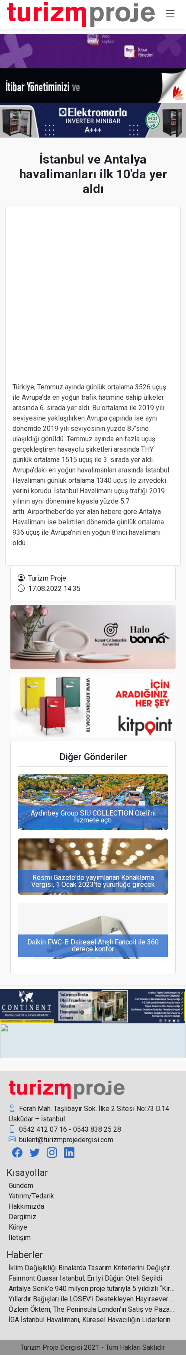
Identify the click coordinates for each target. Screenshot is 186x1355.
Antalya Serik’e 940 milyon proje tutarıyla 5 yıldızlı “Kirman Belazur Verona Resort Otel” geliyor (92, 1288)
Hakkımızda (26, 1206)
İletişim (20, 1237)
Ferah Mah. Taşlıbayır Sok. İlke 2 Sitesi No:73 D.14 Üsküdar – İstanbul (89, 1114)
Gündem (21, 1186)
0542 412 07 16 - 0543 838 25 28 (69, 1129)
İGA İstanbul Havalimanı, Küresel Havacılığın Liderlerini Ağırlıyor (92, 1320)
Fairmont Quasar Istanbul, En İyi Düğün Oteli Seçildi (85, 1278)
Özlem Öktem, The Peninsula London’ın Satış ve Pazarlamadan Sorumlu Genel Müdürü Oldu (92, 1309)
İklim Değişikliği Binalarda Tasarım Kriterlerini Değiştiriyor (92, 1268)
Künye (18, 1227)
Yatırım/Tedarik (31, 1196)
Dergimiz (22, 1217)
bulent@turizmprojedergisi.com (65, 1140)
